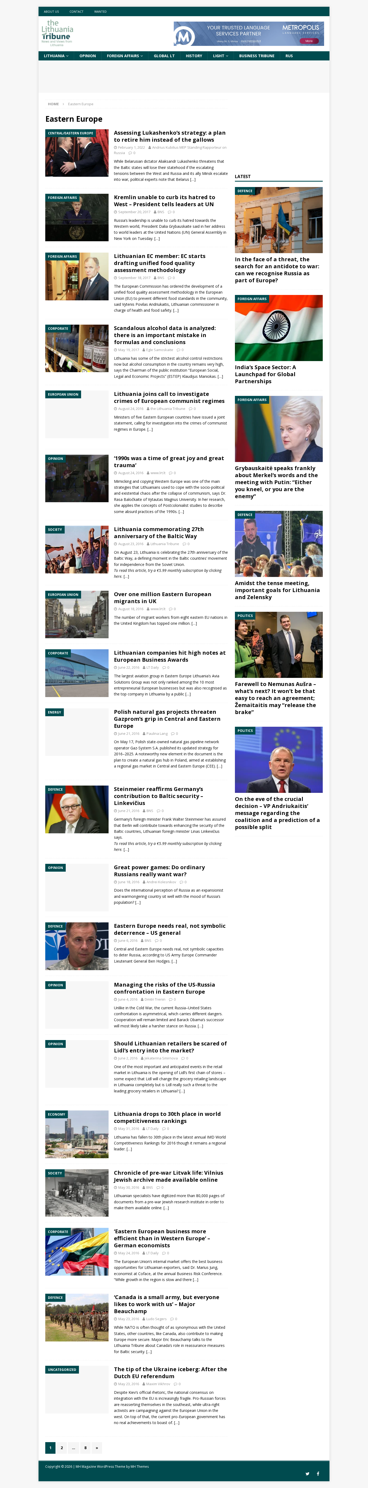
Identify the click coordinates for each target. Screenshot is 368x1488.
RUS (289, 55)
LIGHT (218, 55)
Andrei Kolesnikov (161, 881)
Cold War (144, 1007)
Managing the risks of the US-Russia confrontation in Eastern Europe (164, 988)
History (194, 55)
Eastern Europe (191, 766)
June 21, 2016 (128, 733)
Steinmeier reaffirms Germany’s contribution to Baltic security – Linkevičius (158, 796)
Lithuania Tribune (165, 543)
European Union (193, 1410)
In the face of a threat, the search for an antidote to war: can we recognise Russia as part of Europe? (277, 270)
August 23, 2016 (130, 543)
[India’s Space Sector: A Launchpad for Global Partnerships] (279, 328)
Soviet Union (173, 564)
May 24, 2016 (128, 1253)
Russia (184, 890)
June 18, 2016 (128, 881)
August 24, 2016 (130, 408)
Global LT (164, 55)
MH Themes (140, 1466)
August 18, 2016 (130, 608)
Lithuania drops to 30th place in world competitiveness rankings (167, 1117)
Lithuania (54, 55)
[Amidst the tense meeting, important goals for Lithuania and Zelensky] (279, 544)
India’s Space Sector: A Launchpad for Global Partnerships (265, 374)
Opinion (87, 55)
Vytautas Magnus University (172, 499)
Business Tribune (257, 55)
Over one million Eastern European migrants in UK (162, 597)
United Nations (168, 232)
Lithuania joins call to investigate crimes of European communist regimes (169, 397)
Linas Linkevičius (205, 831)
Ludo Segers (156, 1318)
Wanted (100, 11)
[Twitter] (307, 1474)
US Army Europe (179, 954)
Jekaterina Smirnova (161, 1058)
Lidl (182, 1072)
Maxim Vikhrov (158, 1383)
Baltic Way (123, 558)
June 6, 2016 (127, 940)
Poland (181, 760)
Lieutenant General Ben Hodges (142, 961)
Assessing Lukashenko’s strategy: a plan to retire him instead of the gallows (170, 136)
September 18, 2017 (134, 277)
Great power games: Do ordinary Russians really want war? (159, 871)
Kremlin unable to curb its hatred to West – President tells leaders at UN (164, 200)
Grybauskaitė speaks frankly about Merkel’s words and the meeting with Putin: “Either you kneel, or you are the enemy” (276, 482)
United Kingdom (135, 623)
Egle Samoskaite (159, 349)
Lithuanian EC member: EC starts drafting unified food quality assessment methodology (160, 263)
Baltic (184, 558)
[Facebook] (318, 1474)
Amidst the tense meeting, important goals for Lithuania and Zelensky (277, 590)
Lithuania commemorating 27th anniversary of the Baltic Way (159, 532)
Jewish (167, 1201)
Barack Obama (190, 1019)
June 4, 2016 (127, 999)
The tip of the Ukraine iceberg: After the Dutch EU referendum (170, 1372)
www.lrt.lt (158, 472)
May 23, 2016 (128, 1318)
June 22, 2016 (128, 667)
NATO (129, 1327)
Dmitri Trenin (155, 999)
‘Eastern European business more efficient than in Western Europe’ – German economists (162, 1238)
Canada (169, 1333)
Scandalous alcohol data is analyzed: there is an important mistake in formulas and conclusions (165, 335)
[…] (193, 179)
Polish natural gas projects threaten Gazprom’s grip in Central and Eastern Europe (167, 718)
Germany (122, 819)
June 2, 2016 (127, 1058)
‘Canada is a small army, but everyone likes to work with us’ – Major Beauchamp (166, 1304)
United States (199, 1007)
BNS (161, 211)
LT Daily (153, 667)
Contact (77, 11)
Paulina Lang (157, 733)
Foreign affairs (123, 55)
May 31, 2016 (128, 1128)
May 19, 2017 (128, 349)
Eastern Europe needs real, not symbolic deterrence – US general (169, 929)
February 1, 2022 (131, 147)
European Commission (141, 286)
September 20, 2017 (134, 211)
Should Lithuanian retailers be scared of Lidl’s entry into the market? (170, 1047)
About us (51, 11)
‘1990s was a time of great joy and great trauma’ (169, 461)
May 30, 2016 (128, 1187)
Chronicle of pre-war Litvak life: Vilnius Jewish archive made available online (168, 1176)
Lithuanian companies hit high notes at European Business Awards (170, 656)
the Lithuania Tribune (168, 408)
